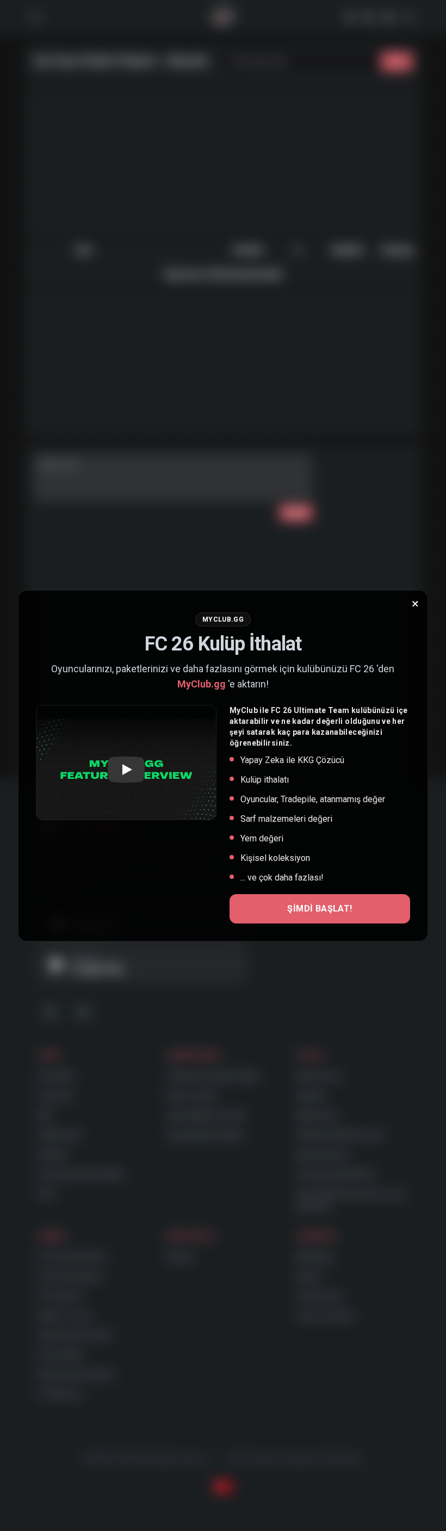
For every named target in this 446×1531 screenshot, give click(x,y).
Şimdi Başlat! (319, 908)
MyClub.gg (201, 684)
